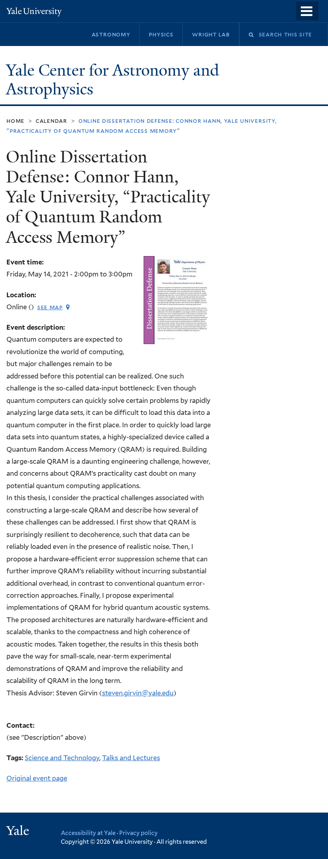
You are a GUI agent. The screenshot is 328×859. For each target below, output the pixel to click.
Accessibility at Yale (88, 832)
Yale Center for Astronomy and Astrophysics (112, 80)
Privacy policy (138, 832)
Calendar (51, 120)
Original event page (36, 778)
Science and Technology (62, 758)
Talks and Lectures (131, 758)
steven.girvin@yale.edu (138, 693)
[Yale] (18, 832)
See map (50, 307)
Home (15, 120)
